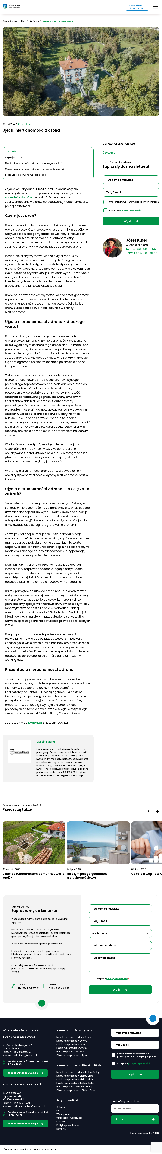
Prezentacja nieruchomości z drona (25, 174)
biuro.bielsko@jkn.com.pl (31, 1106)
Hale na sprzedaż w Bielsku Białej (74, 1086)
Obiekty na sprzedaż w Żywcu (72, 1055)
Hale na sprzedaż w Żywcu (70, 1051)
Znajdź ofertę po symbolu (125, 1101)
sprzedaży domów (19, 197)
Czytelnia (34, 21)
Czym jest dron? (14, 157)
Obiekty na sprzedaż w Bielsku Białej (75, 1090)
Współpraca (63, 1114)
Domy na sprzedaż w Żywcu (71, 1040)
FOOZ (156, 1133)
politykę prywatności (130, 210)
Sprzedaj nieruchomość (69, 1117)
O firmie (60, 1107)
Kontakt (60, 1121)
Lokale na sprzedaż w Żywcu (71, 1048)
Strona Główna (10, 21)
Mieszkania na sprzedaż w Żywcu (74, 1037)
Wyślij (128, 221)
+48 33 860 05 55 (59, 987)
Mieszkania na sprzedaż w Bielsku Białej (77, 1072)
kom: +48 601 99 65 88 (141, 253)
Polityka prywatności (67, 1125)
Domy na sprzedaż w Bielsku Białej (74, 1075)
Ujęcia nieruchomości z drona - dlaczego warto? (33, 163)
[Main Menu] (155, 6)
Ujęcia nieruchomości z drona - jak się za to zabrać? (35, 169)
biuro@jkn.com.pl (28, 987)
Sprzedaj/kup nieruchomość (136, 6)
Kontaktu (35, 723)
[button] (149, 811)
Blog (23, 21)
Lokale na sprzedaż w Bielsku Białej (75, 1083)
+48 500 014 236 (21, 1102)
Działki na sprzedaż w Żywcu (71, 1044)
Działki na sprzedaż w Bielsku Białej (74, 1079)
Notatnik (61, 1128)
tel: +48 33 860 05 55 (141, 249)
